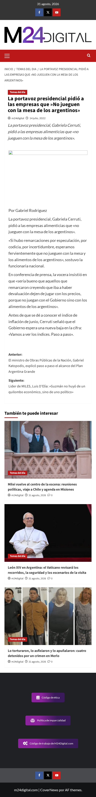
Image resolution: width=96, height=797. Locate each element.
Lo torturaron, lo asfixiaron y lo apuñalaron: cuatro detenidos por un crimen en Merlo (47, 653)
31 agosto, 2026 (37, 495)
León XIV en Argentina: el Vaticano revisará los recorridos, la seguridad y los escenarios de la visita (47, 570)
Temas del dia (17, 92)
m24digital (18, 118)
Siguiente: (46, 386)
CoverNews (49, 790)
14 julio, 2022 (37, 118)
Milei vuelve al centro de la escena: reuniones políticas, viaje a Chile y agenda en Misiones (42, 487)
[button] (8, 55)
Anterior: (46, 363)
